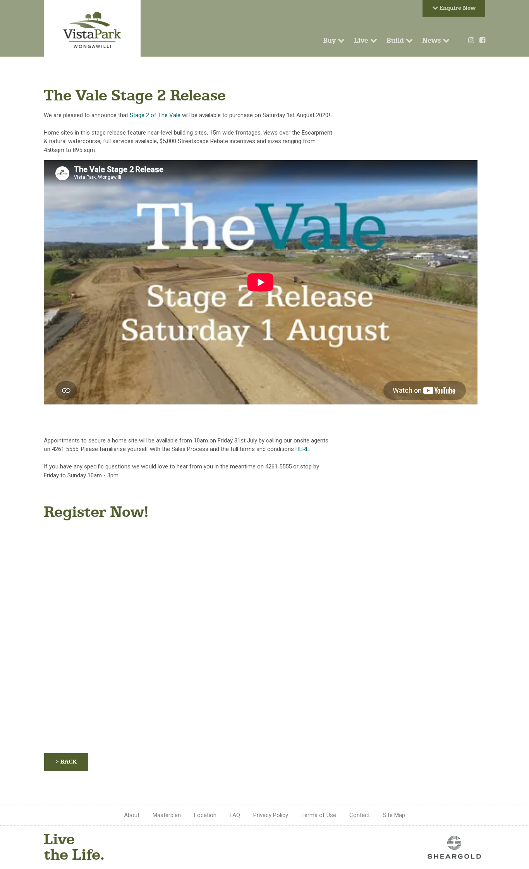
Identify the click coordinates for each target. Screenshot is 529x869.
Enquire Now (457, 8)
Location (205, 815)
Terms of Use (318, 815)
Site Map (394, 815)
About (131, 815)
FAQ (235, 815)
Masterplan (167, 815)
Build (396, 40)
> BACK (66, 761)
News (432, 40)
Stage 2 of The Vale (155, 115)
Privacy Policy (270, 815)
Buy (330, 40)
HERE (302, 449)
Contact (359, 815)
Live (362, 40)
